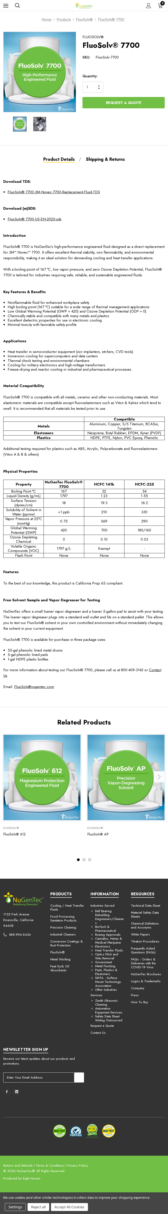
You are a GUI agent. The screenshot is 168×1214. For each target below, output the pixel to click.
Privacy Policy (78, 1165)
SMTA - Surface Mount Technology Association (108, 981)
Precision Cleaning (63, 927)
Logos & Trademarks (146, 981)
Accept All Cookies (69, 1207)
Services (96, 995)
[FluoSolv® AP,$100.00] (126, 777)
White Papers (140, 934)
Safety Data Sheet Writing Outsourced (108, 1018)
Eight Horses (31, 1178)
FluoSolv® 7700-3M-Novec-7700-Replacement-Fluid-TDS (54, 192)
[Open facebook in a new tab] (6, 1091)
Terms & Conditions (50, 1165)
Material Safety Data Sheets (145, 914)
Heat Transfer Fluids (109, 950)
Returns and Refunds (18, 1165)
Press (135, 995)
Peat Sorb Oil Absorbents (59, 968)
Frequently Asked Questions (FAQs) (143, 950)
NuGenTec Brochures (146, 974)
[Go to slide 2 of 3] (84, 859)
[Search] (17, 5)
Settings (15, 1207)
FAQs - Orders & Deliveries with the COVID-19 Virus (143, 963)
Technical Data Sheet (145, 905)
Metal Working (60, 959)
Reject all (38, 1207)
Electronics (102, 946)
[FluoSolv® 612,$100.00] (42, 777)
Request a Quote (123, 102)
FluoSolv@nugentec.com (34, 686)
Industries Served (102, 905)
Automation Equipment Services (108, 1010)
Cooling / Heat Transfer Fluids (67, 907)
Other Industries (106, 989)
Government (103, 962)
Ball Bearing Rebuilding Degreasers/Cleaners (109, 917)
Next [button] (159, 776)
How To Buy (139, 1002)
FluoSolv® (57, 952)
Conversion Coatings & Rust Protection (66, 943)
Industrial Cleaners (63, 934)
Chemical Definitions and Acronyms (145, 925)
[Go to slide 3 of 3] (89, 859)
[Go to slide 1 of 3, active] (78, 859)
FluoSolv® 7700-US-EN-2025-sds (34, 219)
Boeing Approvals (108, 934)
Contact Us (98, 1032)
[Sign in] (148, 5)
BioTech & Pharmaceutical (105, 928)
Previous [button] (8, 776)
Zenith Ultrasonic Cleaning (106, 1002)
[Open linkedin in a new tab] (16, 1091)
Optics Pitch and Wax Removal (106, 956)
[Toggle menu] (5, 5)
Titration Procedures (145, 941)
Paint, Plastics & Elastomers (106, 972)
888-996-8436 (20, 934)
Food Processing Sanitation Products (63, 918)
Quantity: (90, 76)
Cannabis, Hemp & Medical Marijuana (108, 940)
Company (137, 988)
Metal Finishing (105, 966)
